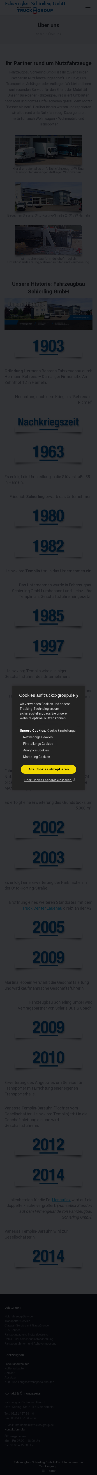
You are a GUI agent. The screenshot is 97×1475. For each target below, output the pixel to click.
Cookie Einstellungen (62, 730)
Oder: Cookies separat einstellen (48, 780)
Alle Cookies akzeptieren (48, 769)
